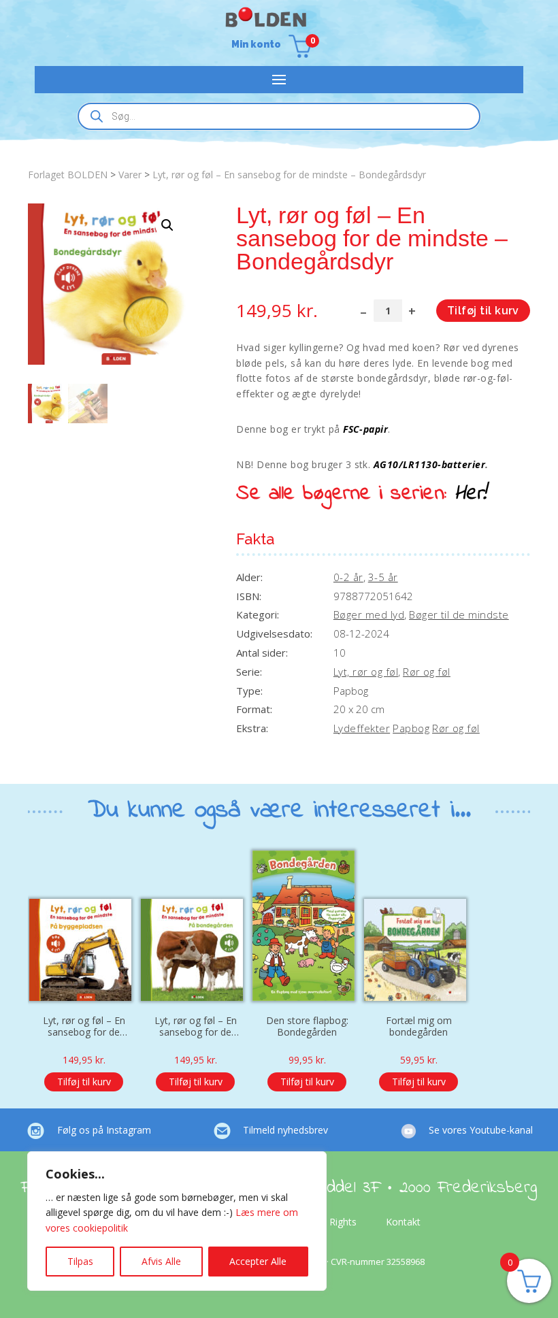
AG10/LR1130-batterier (429, 464)
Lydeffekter (361, 728)
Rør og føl (426, 671)
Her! (471, 494)
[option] (84, 977)
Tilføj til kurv (483, 310)
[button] (167, 225)
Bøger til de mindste (459, 614)
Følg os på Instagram (104, 1129)
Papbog (411, 728)
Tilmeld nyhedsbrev (285, 1129)
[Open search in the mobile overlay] (279, 116)
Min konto (256, 44)
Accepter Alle (257, 1261)
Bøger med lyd (368, 614)
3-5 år (383, 577)
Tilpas (80, 1261)
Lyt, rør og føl (365, 671)
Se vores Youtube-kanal (481, 1129)
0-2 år (348, 577)
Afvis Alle (161, 1261)
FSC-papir (365, 429)
